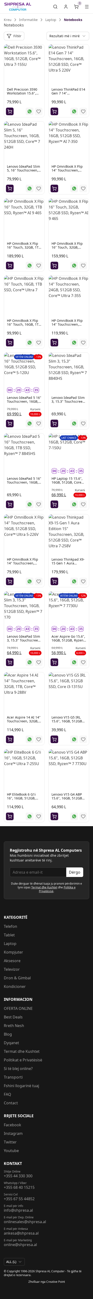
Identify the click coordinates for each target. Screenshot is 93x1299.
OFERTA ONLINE (18, 1008)
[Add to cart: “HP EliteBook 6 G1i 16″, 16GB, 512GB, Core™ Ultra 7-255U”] (10, 816)
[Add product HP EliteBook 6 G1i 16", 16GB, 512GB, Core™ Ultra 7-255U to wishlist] (38, 816)
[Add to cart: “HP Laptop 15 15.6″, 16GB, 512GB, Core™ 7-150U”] (54, 504)
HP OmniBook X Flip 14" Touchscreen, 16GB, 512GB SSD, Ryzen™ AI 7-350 (67, 172)
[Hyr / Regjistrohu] (66, 6)
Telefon (10, 926)
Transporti (13, 1077)
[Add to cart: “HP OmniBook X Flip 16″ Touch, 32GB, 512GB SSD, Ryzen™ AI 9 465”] (54, 265)
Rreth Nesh (14, 1025)
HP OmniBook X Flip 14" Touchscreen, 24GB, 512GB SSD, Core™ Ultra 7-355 (67, 326)
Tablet (9, 935)
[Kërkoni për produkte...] (55, 6)
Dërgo (74, 872)
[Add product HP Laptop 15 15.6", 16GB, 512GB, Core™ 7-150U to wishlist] (83, 504)
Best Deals (13, 1017)
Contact (11, 1103)
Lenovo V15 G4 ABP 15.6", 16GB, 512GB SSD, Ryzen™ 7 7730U (68, 798)
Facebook (12, 1124)
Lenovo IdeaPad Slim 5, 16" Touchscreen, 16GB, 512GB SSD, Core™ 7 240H (23, 172)
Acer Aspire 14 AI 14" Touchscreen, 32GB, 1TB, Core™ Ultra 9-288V (24, 723)
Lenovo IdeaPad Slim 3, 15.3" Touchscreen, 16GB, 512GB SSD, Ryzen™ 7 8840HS (69, 403)
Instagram (13, 1133)
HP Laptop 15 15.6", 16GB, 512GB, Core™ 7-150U (68, 482)
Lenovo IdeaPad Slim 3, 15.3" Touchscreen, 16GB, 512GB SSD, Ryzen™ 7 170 (24, 642)
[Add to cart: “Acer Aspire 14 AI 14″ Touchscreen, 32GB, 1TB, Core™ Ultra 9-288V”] (10, 739)
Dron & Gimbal (17, 978)
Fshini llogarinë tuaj (21, 1085)
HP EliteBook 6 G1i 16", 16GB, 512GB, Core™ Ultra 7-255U (22, 798)
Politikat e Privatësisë (23, 1060)
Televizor (12, 969)
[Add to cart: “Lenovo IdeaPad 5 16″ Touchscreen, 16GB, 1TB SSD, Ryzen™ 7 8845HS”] (10, 504)
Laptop (10, 943)
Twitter (10, 1142)
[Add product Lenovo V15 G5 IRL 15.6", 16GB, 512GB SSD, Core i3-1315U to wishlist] (83, 739)
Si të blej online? (18, 1068)
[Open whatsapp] (29, 111)
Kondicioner (15, 986)
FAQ (7, 1094)
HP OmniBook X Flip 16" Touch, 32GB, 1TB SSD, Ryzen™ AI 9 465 (24, 247)
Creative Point (55, 1282)
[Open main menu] (87, 6)
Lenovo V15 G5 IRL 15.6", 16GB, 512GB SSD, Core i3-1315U (67, 721)
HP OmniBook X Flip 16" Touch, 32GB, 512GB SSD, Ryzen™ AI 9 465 (67, 249)
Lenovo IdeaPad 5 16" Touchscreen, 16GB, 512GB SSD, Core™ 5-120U (24, 403)
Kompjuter (13, 952)
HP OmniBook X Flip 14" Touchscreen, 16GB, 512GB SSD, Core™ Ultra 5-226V (22, 565)
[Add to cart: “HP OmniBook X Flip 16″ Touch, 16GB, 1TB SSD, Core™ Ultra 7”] (10, 342)
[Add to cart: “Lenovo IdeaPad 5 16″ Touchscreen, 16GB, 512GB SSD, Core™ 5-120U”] (10, 423)
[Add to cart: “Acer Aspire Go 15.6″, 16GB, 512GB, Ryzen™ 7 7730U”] (54, 662)
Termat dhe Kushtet (44, 887)
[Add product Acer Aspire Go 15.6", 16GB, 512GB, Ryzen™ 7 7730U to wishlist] (83, 662)
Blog (8, 1034)
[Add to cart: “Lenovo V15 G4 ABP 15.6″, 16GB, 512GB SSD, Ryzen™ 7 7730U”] (54, 816)
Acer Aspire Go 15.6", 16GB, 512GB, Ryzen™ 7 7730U (69, 640)
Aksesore (12, 960)
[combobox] (67, 36)
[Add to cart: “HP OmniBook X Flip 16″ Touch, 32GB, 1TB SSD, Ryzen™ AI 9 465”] (10, 265)
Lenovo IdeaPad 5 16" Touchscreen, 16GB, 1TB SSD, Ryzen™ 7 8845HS (24, 484)
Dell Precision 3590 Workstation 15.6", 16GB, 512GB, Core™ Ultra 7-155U (23, 95)
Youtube (11, 1150)
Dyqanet (11, 1042)
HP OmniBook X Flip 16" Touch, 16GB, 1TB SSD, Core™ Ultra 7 (24, 324)
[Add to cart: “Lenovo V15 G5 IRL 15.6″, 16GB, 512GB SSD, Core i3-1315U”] (54, 739)
